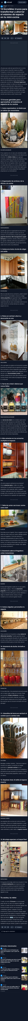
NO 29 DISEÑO (4, 631)
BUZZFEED (3, 583)
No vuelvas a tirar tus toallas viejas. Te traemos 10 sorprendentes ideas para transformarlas (10, 988)
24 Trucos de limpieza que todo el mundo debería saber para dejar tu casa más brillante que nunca (11, 961)
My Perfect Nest (4, 290)
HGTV (2, 480)
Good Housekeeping (5, 227)
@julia (4, 7)
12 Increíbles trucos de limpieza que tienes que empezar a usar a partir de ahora (10, 951)
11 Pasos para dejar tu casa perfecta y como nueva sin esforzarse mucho (10, 969)
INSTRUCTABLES (4, 879)
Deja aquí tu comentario (9, 931)
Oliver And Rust (4, 362)
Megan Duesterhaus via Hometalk (7, 417)
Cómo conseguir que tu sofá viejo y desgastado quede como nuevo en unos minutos (10, 978)
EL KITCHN (3, 529)
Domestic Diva (3, 688)
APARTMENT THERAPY (5, 818)
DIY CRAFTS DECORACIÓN (6, 150)
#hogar (5, 5)
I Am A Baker (3, 760)
